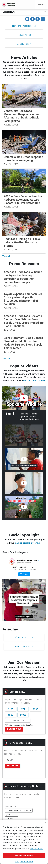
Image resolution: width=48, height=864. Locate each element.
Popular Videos (24, 35)
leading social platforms (27, 542)
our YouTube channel (34, 380)
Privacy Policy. (36, 848)
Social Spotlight (24, 44)
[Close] (45, 822)
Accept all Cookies (24, 855)
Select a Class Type (10, 806)
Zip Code (7, 815)
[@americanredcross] (11, 561)
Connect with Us (24, 637)
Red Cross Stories (24, 646)
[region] (24, 842)
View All (6, 256)
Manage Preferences (24, 861)
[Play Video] (24, 398)
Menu (42, 4)
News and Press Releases (24, 26)
